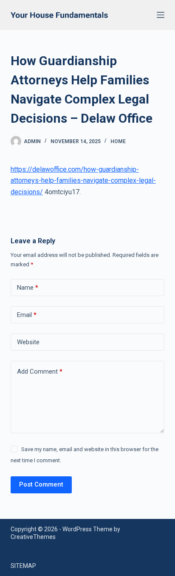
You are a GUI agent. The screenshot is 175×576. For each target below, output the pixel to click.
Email (27, 315)
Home (118, 141)
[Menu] (160, 15)
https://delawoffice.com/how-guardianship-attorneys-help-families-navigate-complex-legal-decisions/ (83, 180)
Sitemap (23, 565)
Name (27, 287)
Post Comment (41, 484)
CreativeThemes (33, 536)
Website (28, 342)
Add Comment (39, 371)
